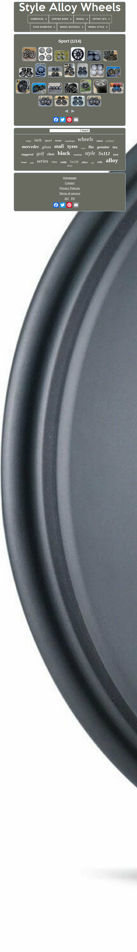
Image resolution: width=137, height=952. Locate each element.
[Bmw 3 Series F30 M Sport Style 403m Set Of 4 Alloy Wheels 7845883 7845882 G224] (113, 72)
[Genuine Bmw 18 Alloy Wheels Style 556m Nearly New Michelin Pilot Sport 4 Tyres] (29, 54)
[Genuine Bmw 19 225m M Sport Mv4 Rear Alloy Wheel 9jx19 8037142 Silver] (41, 71)
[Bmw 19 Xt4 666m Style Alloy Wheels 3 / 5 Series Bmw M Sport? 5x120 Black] (61, 101)
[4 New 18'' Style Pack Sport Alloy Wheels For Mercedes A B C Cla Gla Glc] (71, 88)
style (90, 153)
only (99, 162)
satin (32, 163)
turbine (78, 155)
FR (73, 198)
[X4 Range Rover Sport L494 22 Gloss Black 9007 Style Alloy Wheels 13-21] (78, 54)
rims (54, 162)
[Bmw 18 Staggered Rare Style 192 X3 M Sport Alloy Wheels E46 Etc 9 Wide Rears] (94, 56)
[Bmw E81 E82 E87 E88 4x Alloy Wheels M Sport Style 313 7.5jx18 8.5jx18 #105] (78, 101)
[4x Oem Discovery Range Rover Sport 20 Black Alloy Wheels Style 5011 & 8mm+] (45, 54)
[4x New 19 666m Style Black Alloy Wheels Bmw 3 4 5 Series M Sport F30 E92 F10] (116, 88)
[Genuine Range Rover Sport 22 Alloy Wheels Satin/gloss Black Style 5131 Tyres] (70, 71)
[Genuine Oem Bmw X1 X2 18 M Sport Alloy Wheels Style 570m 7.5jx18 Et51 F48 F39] (100, 87)
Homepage (69, 178)
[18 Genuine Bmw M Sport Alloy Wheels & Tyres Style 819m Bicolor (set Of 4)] (110, 56)
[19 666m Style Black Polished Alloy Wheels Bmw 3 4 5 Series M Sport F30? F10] (45, 101)
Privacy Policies (70, 188)
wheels (85, 139)
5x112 (104, 153)
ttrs (115, 147)
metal (83, 148)
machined (69, 141)
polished (110, 141)
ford (115, 154)
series (42, 161)
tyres (72, 146)
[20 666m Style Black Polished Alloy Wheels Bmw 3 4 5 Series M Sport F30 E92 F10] (94, 101)
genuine (103, 147)
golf (40, 153)
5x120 (74, 162)
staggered (27, 154)
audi (59, 146)
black (64, 153)
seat (92, 163)
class (50, 154)
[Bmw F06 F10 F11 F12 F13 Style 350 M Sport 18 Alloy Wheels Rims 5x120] (83, 71)
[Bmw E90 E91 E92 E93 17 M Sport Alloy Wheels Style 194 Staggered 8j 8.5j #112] (61, 56)
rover (58, 140)
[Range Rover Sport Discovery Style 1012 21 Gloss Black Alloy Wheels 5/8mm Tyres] (86, 87)
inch (37, 140)
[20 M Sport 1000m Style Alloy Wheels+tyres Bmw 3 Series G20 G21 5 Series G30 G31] (55, 72)
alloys (85, 162)
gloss (46, 147)
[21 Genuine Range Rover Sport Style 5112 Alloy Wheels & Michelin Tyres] (55, 88)
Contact (70, 183)
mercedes (30, 146)
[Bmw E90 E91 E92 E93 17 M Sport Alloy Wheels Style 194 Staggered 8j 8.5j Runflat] (97, 71)
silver (69, 166)
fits (91, 147)
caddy (63, 162)
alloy (112, 160)
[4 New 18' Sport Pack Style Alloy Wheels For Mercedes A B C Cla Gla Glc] (22, 87)
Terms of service (69, 193)
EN (66, 198)
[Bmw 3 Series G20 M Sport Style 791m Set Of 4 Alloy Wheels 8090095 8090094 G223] (39, 88)
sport (48, 140)
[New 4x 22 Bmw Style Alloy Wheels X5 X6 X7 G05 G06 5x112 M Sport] (26, 73)
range (28, 141)
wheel (99, 141)
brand (24, 162)
